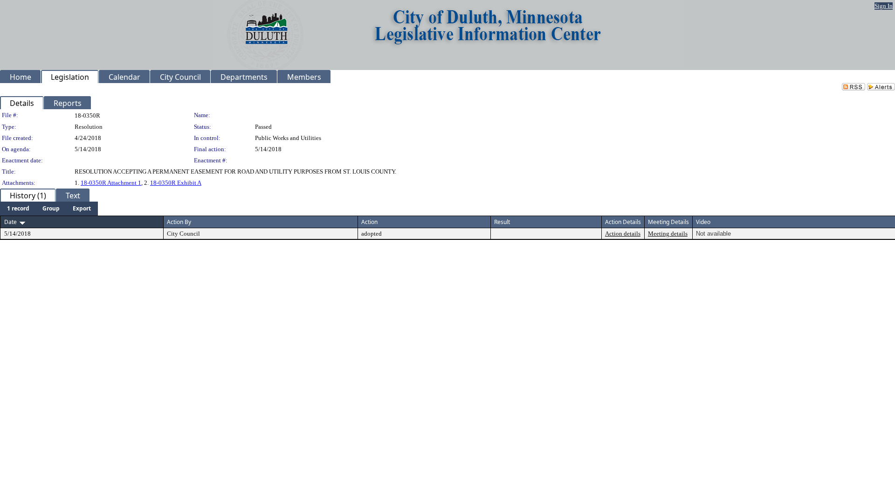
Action (369, 222)
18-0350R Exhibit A (175, 182)
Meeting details (668, 233)
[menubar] (49, 209)
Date (10, 222)
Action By (179, 222)
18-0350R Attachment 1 (111, 182)
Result (502, 222)
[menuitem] (18, 208)
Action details (622, 233)
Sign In (883, 5)
